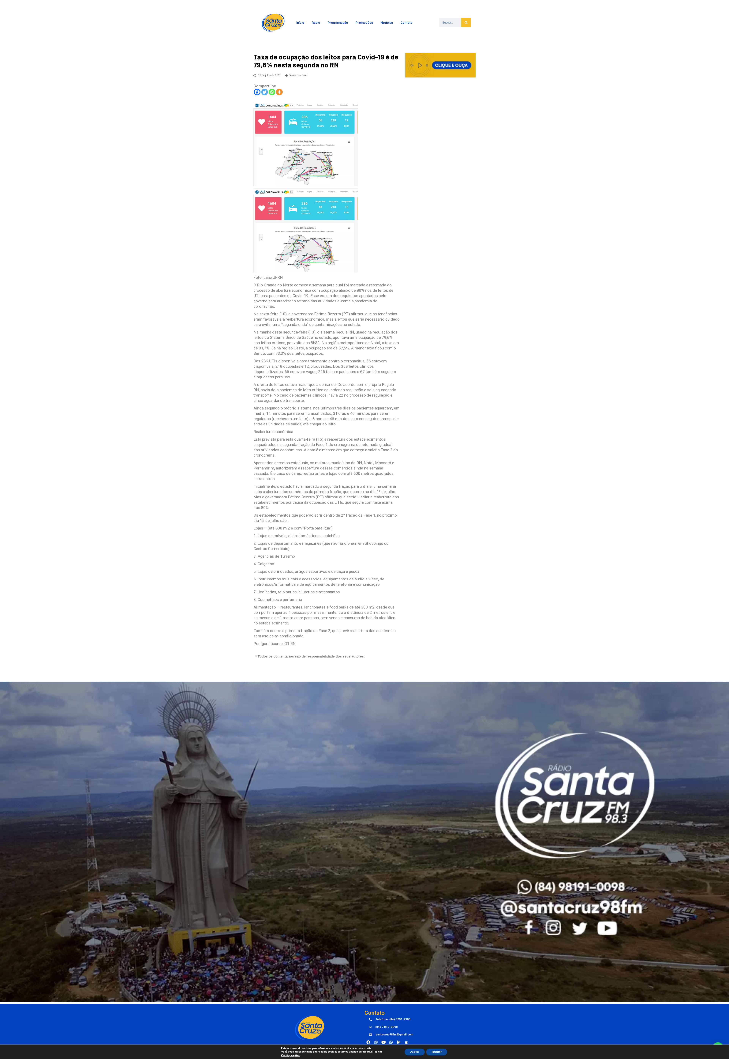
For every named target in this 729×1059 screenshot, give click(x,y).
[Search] (466, 22)
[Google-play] (398, 1042)
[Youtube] (383, 1042)
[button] (389, 1019)
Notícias (387, 22)
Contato (407, 22)
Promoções (364, 22)
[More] (279, 92)
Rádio (316, 22)
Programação (338, 22)
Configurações (290, 1055)
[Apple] (406, 1042)
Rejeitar (436, 1052)
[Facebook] (257, 92)
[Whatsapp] (272, 92)
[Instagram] (376, 1042)
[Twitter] (264, 92)
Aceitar (414, 1052)
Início (300, 22)
